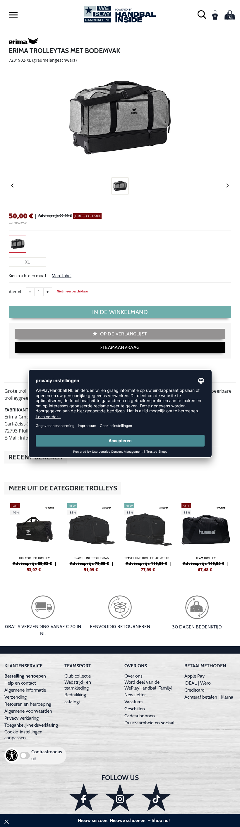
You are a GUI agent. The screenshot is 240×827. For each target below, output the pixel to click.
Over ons (133, 676)
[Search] (202, 14)
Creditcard (194, 690)
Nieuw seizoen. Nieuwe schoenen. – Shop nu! (124, 820)
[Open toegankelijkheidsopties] (11, 755)
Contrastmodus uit (46, 755)
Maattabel (61, 275)
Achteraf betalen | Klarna (208, 697)
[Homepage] (119, 14)
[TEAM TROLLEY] (206, 536)
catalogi (72, 701)
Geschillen (134, 708)
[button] (13, 14)
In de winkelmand (120, 312)
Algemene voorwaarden (28, 711)
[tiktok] (156, 797)
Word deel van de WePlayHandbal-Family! (148, 685)
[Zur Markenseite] (23, 42)
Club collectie (77, 676)
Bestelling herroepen (25, 676)
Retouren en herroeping (27, 704)
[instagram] (120, 797)
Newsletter (135, 694)
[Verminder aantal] (30, 291)
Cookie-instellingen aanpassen (23, 734)
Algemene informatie (25, 690)
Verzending (15, 697)
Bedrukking (75, 694)
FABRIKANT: (16, 410)
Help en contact (20, 683)
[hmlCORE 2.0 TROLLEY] (34, 536)
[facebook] (83, 797)
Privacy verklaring (21, 718)
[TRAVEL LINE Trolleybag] (91, 536)
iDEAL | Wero (197, 683)
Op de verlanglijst (123, 334)
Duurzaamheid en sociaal (149, 723)
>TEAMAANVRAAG (120, 347)
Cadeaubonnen (139, 716)
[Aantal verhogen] (47, 291)
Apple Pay (194, 676)
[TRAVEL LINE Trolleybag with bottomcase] (148, 536)
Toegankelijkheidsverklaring (31, 725)
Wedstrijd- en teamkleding (77, 685)
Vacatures (133, 701)
